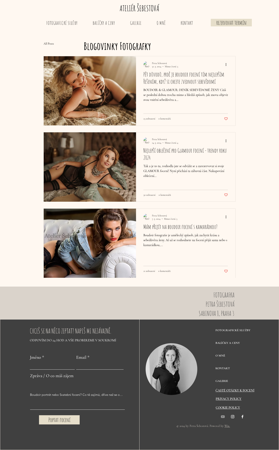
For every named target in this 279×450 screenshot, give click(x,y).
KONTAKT (222, 368)
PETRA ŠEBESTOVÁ (220, 304)
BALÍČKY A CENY (227, 343)
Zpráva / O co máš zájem (52, 376)
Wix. (227, 426)
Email (81, 357)
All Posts (49, 43)
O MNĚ (220, 355)
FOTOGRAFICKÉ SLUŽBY (229, 330)
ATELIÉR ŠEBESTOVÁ (139, 8)
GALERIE (221, 381)
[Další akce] (227, 64)
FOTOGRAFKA (223, 295)
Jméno (35, 357)
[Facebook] (242, 416)
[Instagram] (232, 416)
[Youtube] (223, 416)
